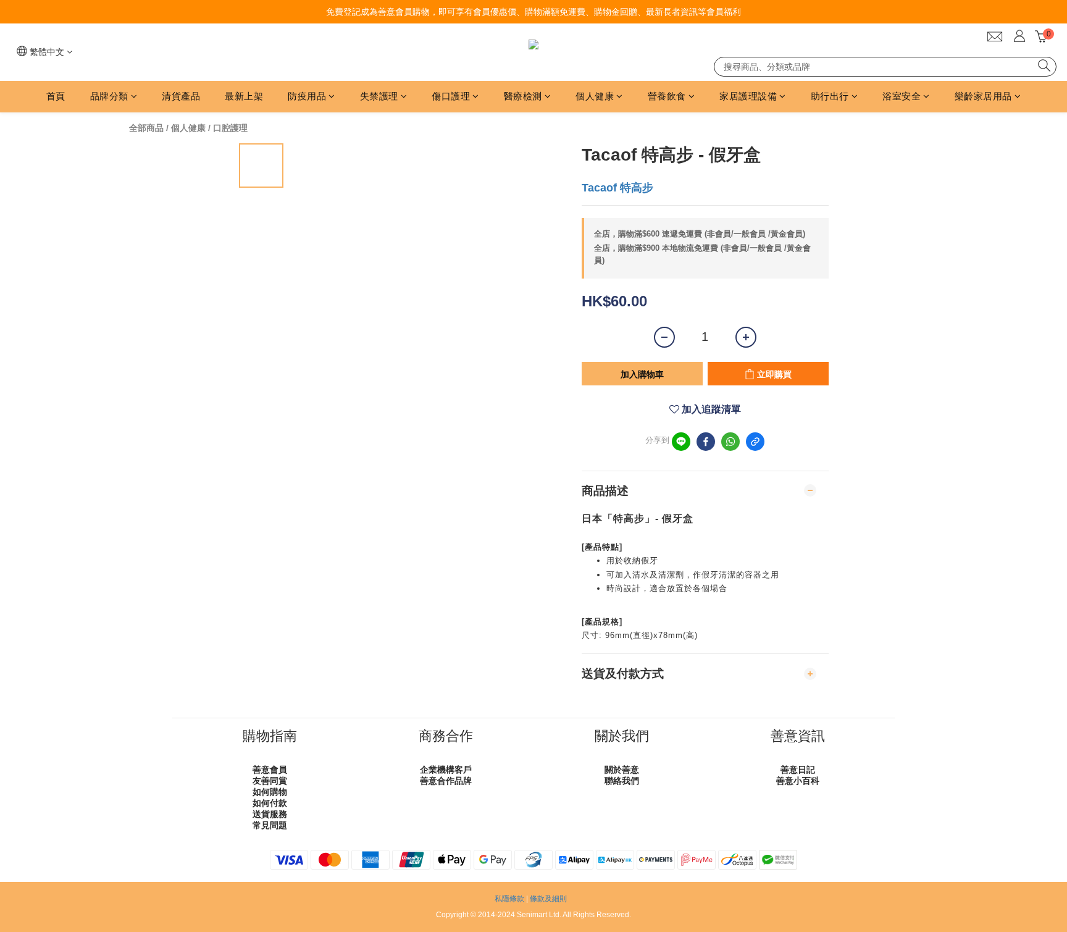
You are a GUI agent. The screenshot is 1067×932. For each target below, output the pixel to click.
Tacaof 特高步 (617, 188)
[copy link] (755, 441)
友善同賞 (270, 781)
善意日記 (797, 770)
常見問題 (270, 825)
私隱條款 (509, 898)
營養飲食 (667, 96)
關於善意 (622, 770)
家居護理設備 (748, 96)
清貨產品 (181, 96)
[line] (681, 441)
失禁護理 (379, 96)
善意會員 (270, 770)
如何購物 (270, 792)
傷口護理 (451, 96)
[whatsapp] (730, 441)
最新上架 (244, 96)
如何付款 (270, 803)
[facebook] (706, 441)
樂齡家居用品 (983, 96)
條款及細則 (548, 898)
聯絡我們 (622, 781)
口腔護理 (230, 128)
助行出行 (830, 96)
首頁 (55, 96)
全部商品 (146, 128)
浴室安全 (901, 96)
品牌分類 (109, 96)
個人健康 (594, 96)
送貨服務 (270, 814)
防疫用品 (307, 96)
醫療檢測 (523, 96)
